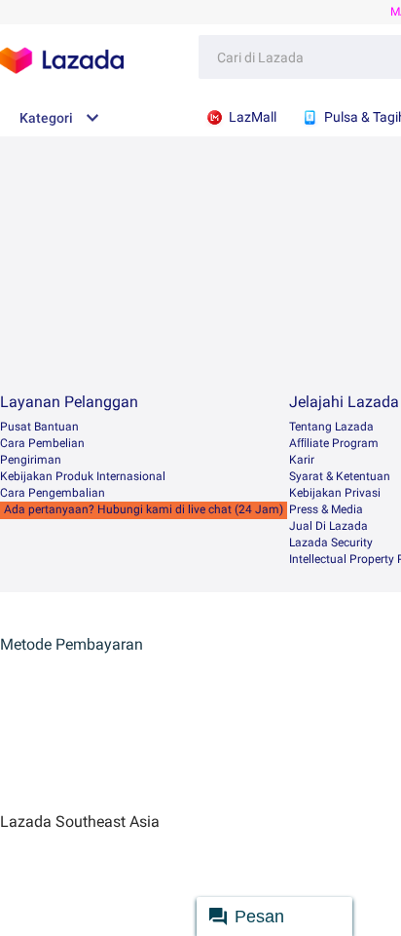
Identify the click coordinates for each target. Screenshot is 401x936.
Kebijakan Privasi (335, 493)
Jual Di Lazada (328, 526)
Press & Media (326, 509)
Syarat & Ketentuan (339, 476)
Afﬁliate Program (334, 443)
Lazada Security (331, 542)
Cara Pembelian (42, 443)
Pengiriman (30, 460)
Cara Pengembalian (52, 493)
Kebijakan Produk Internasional (82, 476)
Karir (301, 460)
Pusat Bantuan (39, 426)
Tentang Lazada (331, 426)
